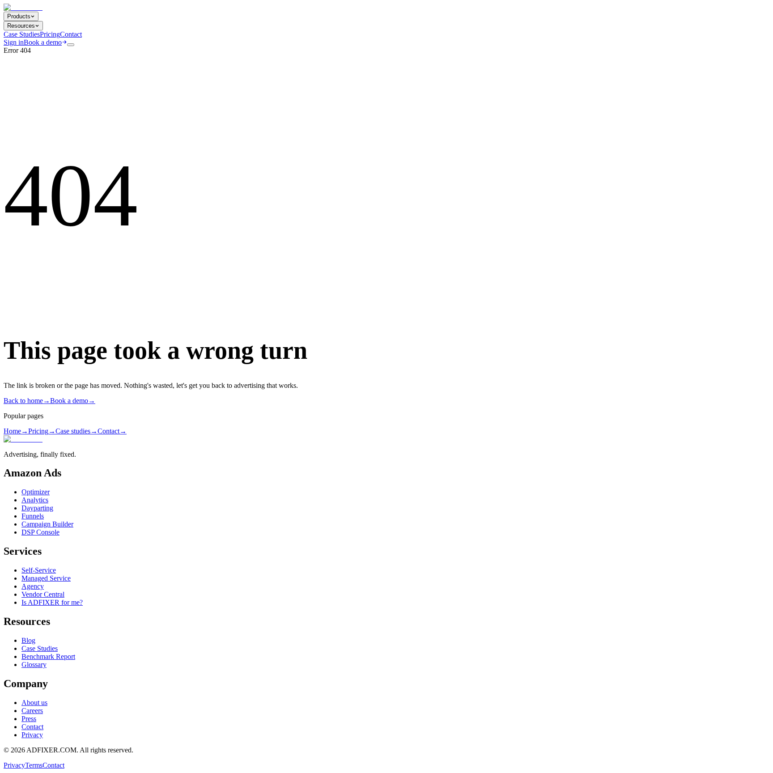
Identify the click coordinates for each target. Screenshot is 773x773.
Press (28, 718)
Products (18, 16)
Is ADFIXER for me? (52, 602)
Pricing (50, 34)
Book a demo (43, 42)
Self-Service (38, 570)
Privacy (32, 735)
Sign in (14, 42)
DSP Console (40, 532)
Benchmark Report (48, 656)
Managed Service (46, 578)
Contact (71, 34)
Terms (33, 765)
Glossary (34, 664)
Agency (32, 586)
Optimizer (35, 492)
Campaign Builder (47, 524)
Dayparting (37, 508)
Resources (21, 25)
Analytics (34, 500)
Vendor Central (42, 594)
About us (34, 702)
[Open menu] (70, 44)
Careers (32, 710)
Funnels (32, 516)
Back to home (27, 400)
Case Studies (22, 34)
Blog (28, 640)
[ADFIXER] (23, 7)
